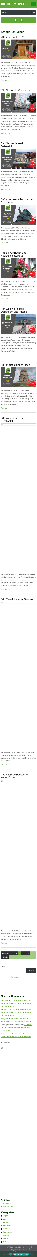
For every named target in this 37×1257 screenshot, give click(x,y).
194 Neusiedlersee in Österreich (12, 145)
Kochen (5, 1229)
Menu (4, 12)
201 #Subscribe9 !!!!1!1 (14, 37)
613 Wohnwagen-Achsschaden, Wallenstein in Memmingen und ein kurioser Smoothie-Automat (16, 1003)
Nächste (5, 957)
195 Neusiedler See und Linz (17, 90)
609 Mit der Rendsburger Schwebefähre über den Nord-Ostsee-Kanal (16, 1027)
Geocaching (7, 1225)
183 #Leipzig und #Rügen (15, 364)
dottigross (4, 1000)
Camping (6, 1222)
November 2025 (9, 1206)
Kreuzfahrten (7, 1232)
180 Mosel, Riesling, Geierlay (17, 599)
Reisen (5, 1239)
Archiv (5, 1219)
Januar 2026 (7, 1203)
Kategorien (6, 1042)
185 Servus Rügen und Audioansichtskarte (13, 254)
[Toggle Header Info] (33, 4)
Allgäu (5, 1216)
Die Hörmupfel (14, 4)
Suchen (3, 966)
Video (5, 1242)
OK (10, 1254)
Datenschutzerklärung (21, 1254)
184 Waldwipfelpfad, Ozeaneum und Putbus (14, 310)
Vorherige (5, 953)
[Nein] (35, 1251)
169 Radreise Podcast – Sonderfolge (14, 776)
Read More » (5, 80)
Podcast (6, 1235)
